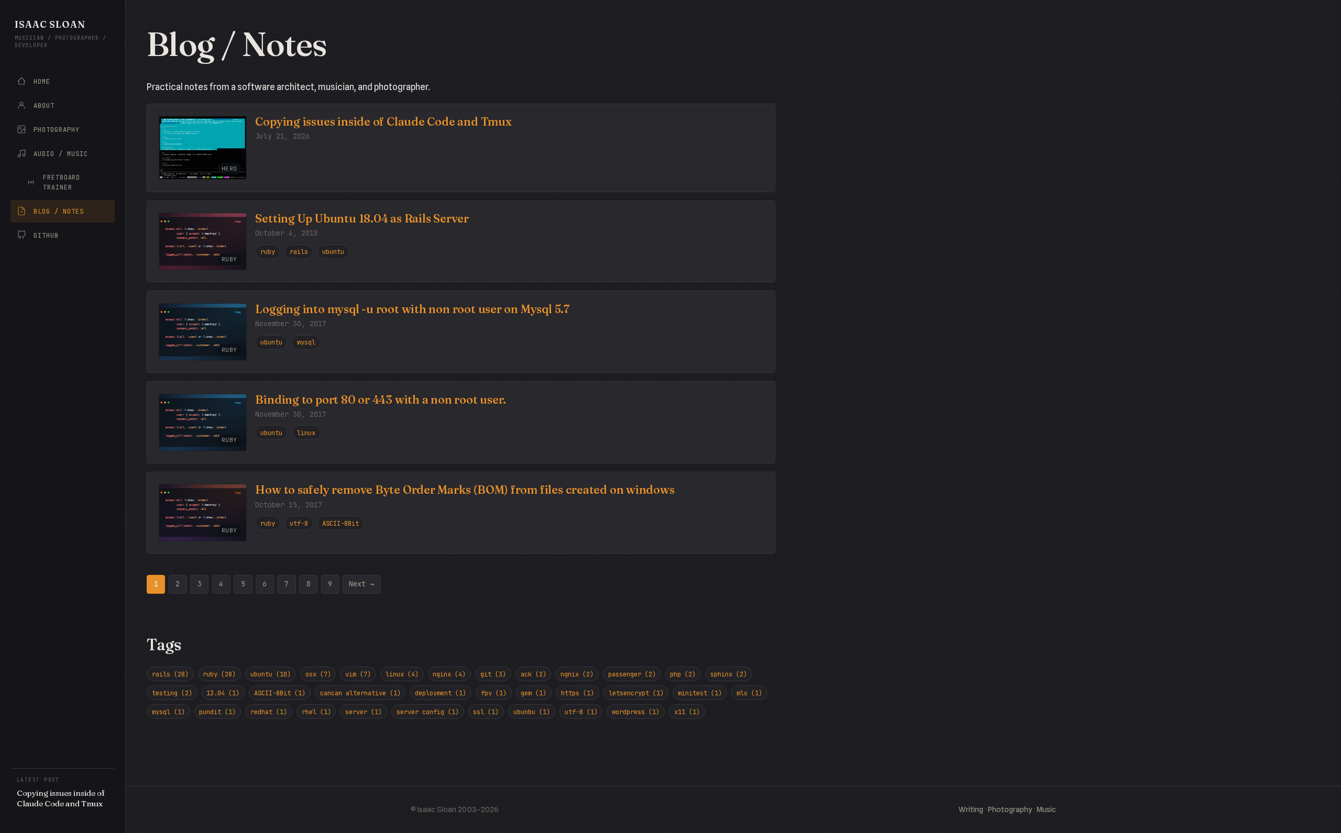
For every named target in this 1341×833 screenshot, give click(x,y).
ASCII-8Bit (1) (279, 692)
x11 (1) (687, 711)
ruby (267, 251)
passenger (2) (632, 674)
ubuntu (333, 251)
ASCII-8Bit (340, 523)
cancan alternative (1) (360, 692)
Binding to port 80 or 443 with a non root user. (380, 400)
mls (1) (749, 692)
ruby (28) (219, 674)
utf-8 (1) (581, 711)
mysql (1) (168, 711)
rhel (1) (316, 711)
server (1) (363, 711)
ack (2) (533, 674)
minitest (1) (700, 692)
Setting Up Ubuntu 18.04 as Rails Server (362, 219)
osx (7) (318, 674)
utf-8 (299, 523)
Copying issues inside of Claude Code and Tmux (383, 122)
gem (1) (533, 692)
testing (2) (172, 692)
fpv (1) (494, 692)
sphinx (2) (728, 674)
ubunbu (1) (531, 711)
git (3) (493, 674)
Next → (361, 583)
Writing (971, 809)
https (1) (577, 692)
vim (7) (358, 674)
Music (1046, 809)
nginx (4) (449, 674)
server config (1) (428, 711)
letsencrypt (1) (636, 692)
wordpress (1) (635, 711)
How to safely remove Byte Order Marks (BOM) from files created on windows (464, 490)
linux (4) (402, 674)
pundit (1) (217, 711)
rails (299, 251)
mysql (306, 342)
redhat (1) (268, 711)
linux (306, 432)
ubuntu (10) (270, 674)
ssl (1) (486, 711)
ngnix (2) (576, 674)
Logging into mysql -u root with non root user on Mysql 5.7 (412, 309)
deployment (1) (440, 692)
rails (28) (170, 674)
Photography (1010, 809)
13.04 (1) (222, 692)
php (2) (683, 674)
